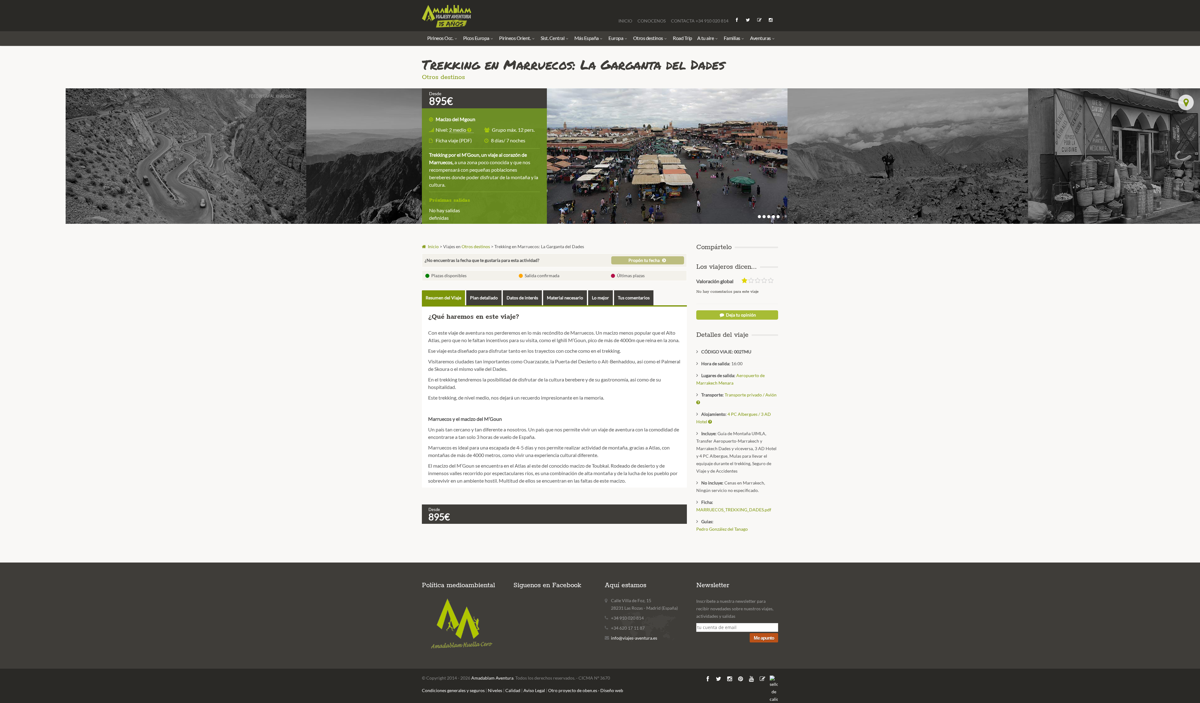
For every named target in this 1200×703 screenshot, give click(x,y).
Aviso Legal (534, 690)
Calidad (512, 690)
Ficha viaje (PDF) (454, 140)
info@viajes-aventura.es (634, 638)
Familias (732, 38)
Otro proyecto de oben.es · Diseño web (585, 690)
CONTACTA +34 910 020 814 (699, 20)
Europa (616, 38)
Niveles (495, 690)
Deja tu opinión (740, 314)
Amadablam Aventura (492, 678)
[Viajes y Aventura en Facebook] (737, 19)
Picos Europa (476, 38)
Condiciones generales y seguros (453, 690)
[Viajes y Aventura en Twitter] (748, 19)
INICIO (625, 20)
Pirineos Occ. (440, 38)
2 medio (458, 130)
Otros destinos (648, 38)
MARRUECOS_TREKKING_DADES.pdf (733, 509)
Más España (587, 38)
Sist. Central (553, 38)
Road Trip (682, 38)
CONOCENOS (652, 20)
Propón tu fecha (644, 260)
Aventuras (761, 38)
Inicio (433, 246)
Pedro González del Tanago (722, 529)
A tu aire (706, 38)
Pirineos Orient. (515, 38)
